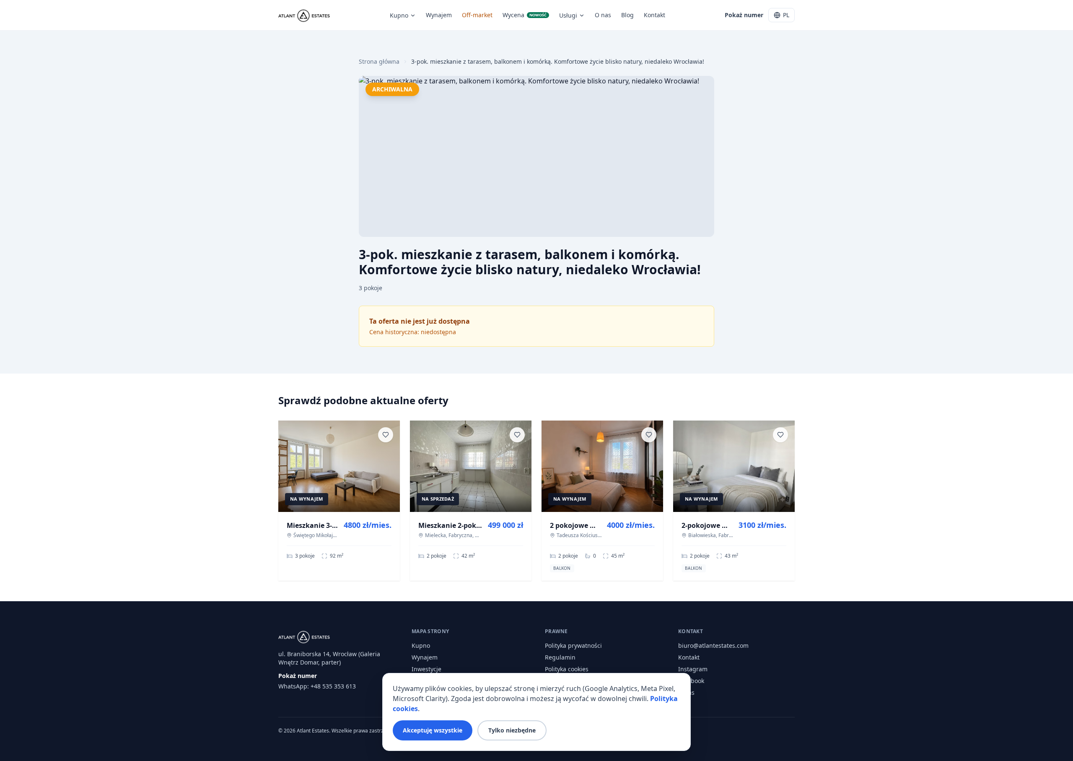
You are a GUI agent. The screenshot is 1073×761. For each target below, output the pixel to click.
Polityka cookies (566, 669)
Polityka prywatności (573, 645)
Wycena (525, 15)
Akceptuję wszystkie (432, 730)
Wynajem (439, 15)
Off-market (477, 15)
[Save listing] (385, 434)
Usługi (568, 15)
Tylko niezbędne (512, 730)
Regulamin (560, 657)
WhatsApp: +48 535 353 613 (317, 686)
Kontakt (654, 15)
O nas (603, 15)
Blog (627, 15)
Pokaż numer (744, 15)
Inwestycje (426, 669)
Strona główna (379, 61)
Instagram (693, 669)
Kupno (399, 15)
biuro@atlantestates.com (713, 645)
